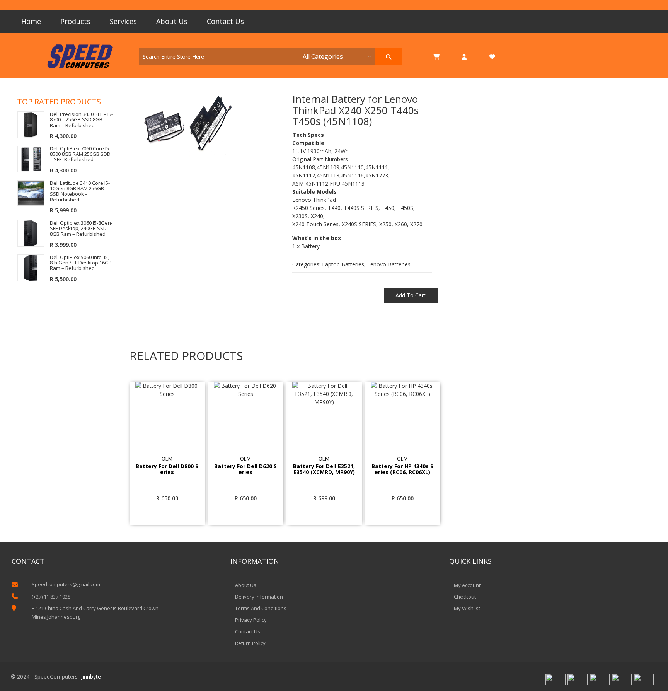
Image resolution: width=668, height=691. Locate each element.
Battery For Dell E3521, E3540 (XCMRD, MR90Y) (324, 469)
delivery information (259, 596)
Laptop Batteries (343, 264)
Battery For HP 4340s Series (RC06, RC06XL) (402, 469)
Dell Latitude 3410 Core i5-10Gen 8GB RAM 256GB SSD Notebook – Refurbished (80, 191)
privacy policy (251, 619)
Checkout (465, 596)
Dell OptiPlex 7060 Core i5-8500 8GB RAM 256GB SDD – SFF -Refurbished (80, 154)
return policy (250, 643)
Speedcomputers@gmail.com (66, 584)
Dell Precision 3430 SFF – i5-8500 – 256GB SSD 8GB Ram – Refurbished (81, 119)
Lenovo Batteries (389, 264)
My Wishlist (467, 608)
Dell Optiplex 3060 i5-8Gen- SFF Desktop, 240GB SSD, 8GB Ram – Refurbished (81, 228)
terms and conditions (260, 608)
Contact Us (225, 21)
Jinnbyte (91, 676)
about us (245, 585)
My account (467, 585)
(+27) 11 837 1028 (51, 596)
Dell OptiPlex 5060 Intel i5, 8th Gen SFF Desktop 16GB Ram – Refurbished (81, 262)
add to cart (410, 295)
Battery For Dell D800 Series (167, 469)
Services (123, 21)
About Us (171, 21)
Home (31, 21)
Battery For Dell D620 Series (245, 469)
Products (75, 21)
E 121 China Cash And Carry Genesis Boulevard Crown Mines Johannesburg (95, 612)
